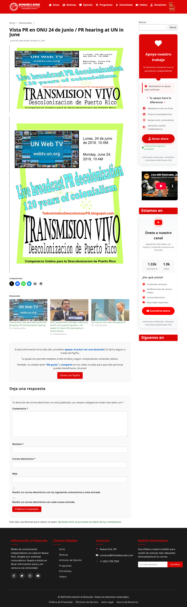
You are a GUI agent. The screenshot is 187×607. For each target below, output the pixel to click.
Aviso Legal (107, 602)
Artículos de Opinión (70, 560)
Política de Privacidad (60, 602)
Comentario (20, 408)
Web (14, 473)
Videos (143, 4)
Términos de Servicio (86, 602)
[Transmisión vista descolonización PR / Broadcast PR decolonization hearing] (28, 310)
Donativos (160, 4)
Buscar (143, 22)
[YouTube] (38, 576)
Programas (106, 4)
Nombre (18, 444)
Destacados (25, 23)
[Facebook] (14, 576)
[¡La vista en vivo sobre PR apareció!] (110, 310)
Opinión (88, 4)
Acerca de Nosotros (127, 602)
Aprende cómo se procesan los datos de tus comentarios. (90, 521)
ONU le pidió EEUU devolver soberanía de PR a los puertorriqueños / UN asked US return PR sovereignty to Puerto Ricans (69, 326)
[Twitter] (22, 576)
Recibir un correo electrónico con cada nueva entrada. (43, 502)
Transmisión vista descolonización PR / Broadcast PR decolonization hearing (28, 324)
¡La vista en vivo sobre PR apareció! (108, 322)
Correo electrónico (24, 458)
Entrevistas (126, 4)
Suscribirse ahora (159, 310)
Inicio (56, 4)
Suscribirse (175, 564)
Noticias (71, 4)
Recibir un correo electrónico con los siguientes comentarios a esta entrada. (56, 492)
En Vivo (171, 6)
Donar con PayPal (70, 375)
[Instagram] (30, 576)
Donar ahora (159, 138)
